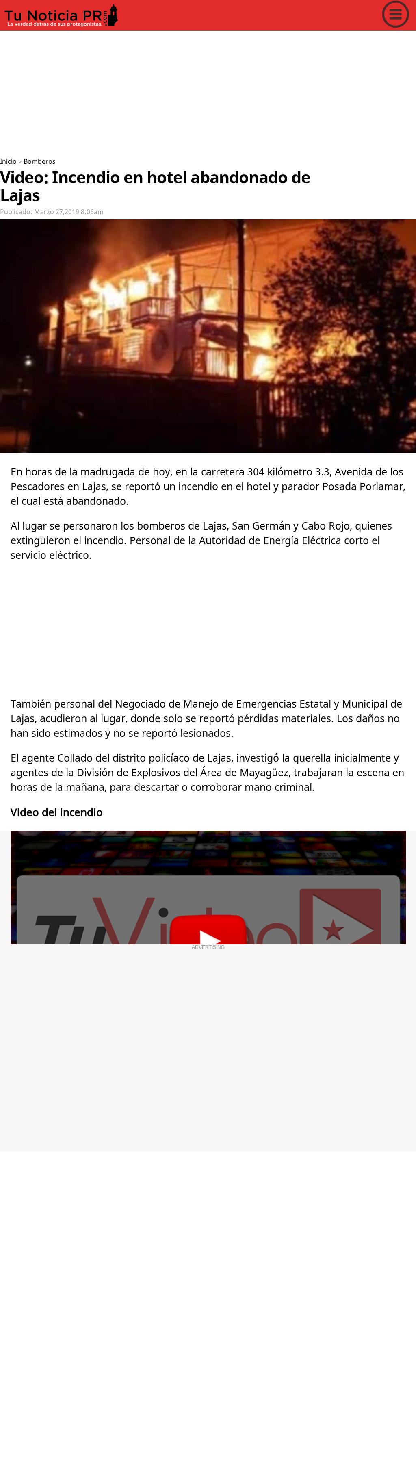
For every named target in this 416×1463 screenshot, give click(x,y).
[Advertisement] (208, 91)
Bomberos (40, 162)
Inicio (8, 162)
